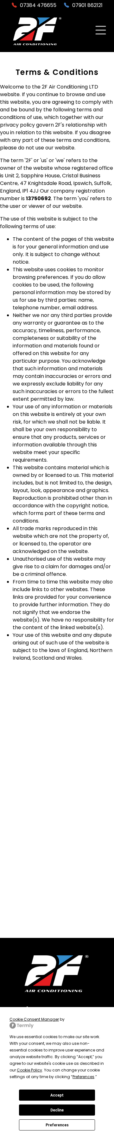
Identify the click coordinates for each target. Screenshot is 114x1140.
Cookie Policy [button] (29, 1070)
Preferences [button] (83, 1076)
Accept (57, 1095)
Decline (57, 1110)
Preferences (57, 1125)
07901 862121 (87, 5)
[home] (37, 31)
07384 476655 (38, 5)
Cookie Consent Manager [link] (34, 1019)
